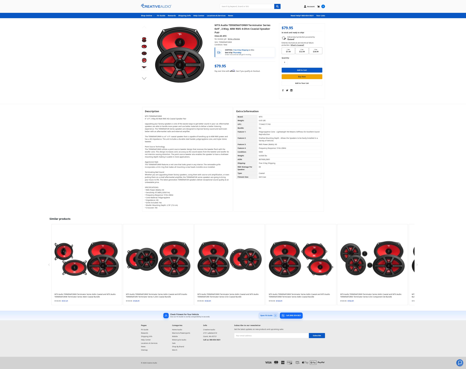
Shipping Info (184, 15)
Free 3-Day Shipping (240, 50)
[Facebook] (283, 90)
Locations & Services (216, 15)
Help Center (198, 15)
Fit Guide (161, 15)
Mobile (175, 336)
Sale (173, 343)
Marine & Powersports (181, 333)
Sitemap (144, 350)
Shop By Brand (178, 346)
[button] (49, 265)
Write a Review (234, 39)
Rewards (172, 15)
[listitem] (86, 264)
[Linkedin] (291, 90)
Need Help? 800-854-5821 (302, 15)
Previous (144, 27)
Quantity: (285, 58)
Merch (174, 350)
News (230, 15)
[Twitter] (287, 90)
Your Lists (320, 15)
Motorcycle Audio (179, 340)
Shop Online (146, 15)
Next (144, 78)
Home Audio (177, 329)
